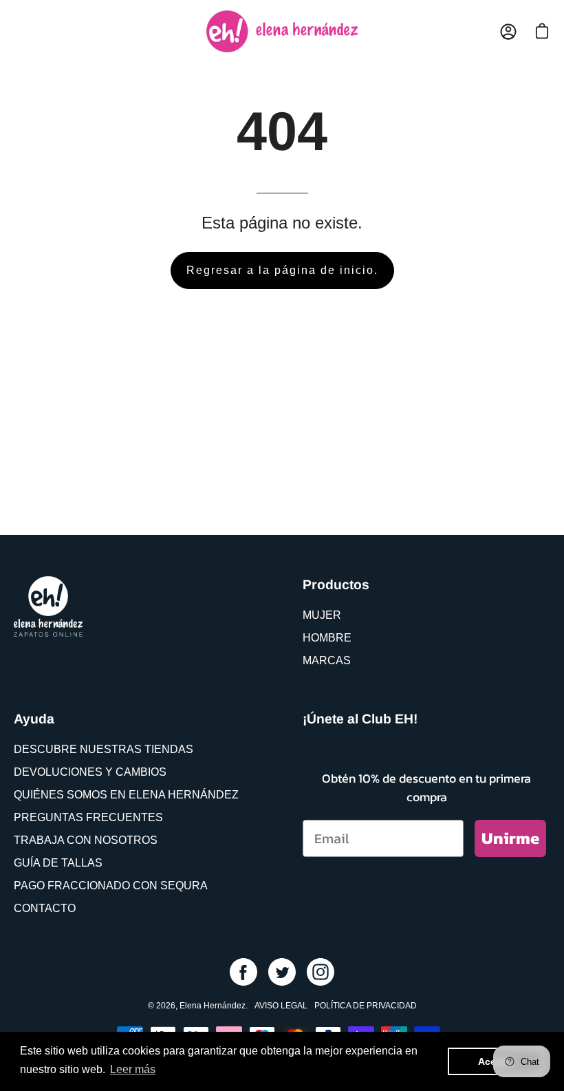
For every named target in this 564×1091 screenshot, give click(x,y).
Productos (336, 584)
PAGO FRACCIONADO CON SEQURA (111, 885)
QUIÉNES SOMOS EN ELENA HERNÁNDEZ (126, 795)
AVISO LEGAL (280, 1005)
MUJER (322, 615)
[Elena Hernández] (282, 31)
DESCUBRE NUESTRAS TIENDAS (103, 749)
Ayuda (34, 718)
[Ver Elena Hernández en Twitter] (282, 972)
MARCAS (327, 660)
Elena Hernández (213, 1005)
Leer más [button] (132, 1069)
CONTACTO (45, 908)
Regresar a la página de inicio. (282, 270)
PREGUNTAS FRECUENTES (88, 817)
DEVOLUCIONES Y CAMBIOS (90, 772)
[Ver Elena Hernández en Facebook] (243, 972)
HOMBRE (327, 638)
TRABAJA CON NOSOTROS (86, 840)
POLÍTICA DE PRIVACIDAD (365, 1005)
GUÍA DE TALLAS (58, 863)
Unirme (510, 838)
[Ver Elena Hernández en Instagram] (320, 972)
